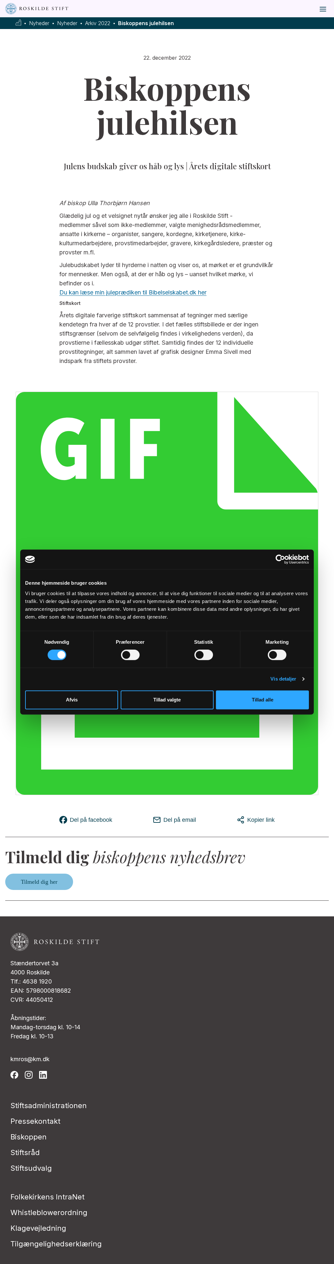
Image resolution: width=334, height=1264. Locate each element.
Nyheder (39, 23)
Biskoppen (28, 1137)
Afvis (72, 699)
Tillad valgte (167, 699)
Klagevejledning (38, 1228)
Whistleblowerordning (48, 1212)
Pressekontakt (35, 1121)
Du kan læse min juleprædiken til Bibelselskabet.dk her (132, 292)
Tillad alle (262, 699)
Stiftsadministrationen (48, 1105)
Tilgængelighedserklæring (56, 1244)
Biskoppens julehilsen (146, 23)
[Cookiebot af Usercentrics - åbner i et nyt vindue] (280, 559)
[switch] (130, 655)
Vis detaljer (283, 679)
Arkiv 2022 (97, 23)
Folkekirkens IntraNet (47, 1197)
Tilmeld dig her (39, 882)
